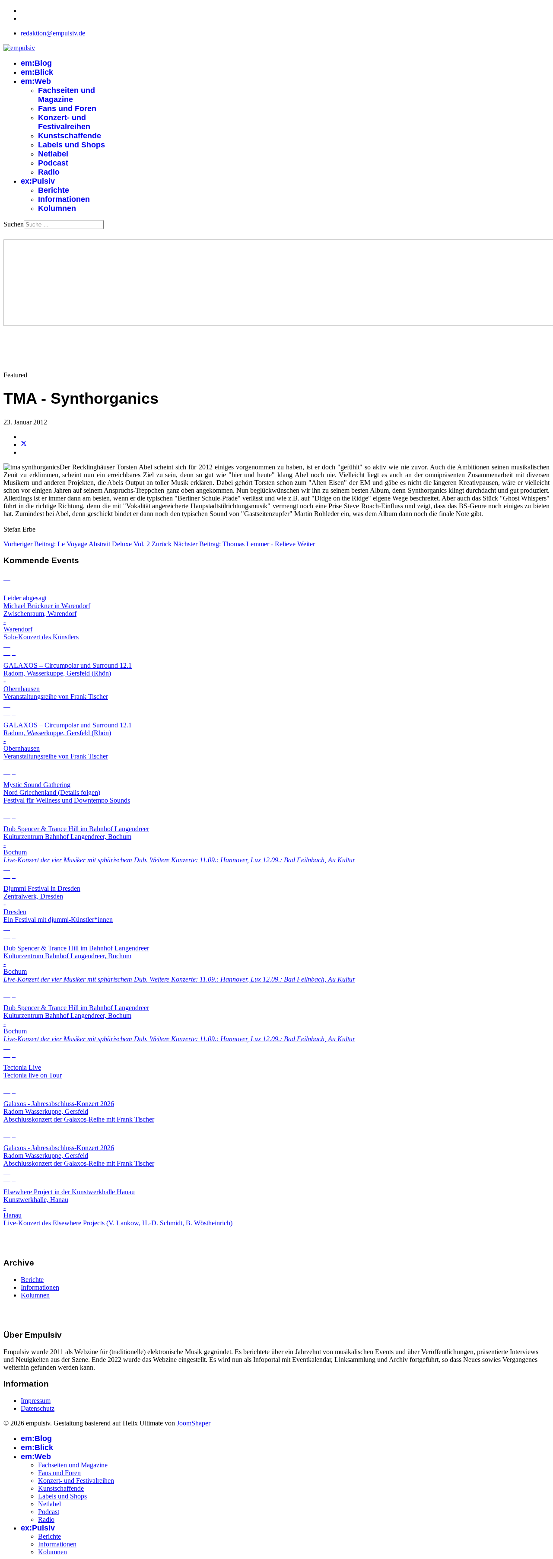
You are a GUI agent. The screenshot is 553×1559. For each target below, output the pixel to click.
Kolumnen (57, 208)
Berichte (53, 190)
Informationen (64, 199)
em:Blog (36, 63)
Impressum (36, 1400)
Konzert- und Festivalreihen (64, 122)
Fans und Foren (67, 108)
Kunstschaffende (69, 135)
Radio (49, 172)
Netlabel (53, 154)
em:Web (36, 81)
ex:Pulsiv (38, 181)
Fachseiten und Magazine (66, 95)
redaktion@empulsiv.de (53, 33)
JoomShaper (193, 1423)
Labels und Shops (71, 144)
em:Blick (37, 72)
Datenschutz (37, 1408)
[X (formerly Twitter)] (24, 444)
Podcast (53, 163)
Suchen (13, 224)
